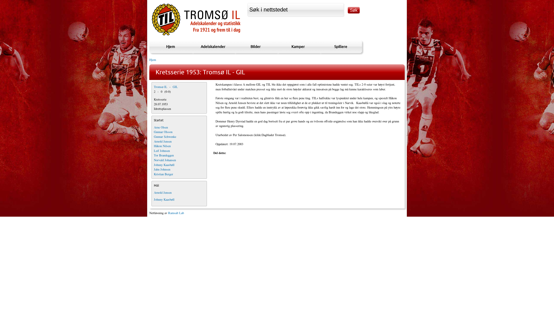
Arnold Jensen (163, 141)
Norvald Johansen (165, 160)
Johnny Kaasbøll (164, 165)
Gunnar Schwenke (165, 137)
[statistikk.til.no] (196, 35)
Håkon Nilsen (162, 146)
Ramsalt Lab (176, 213)
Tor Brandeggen (164, 155)
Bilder (256, 46)
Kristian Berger (163, 174)
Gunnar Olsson (163, 132)
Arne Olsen (161, 127)
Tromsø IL (160, 87)
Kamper (298, 46)
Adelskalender (213, 46)
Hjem (170, 46)
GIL (175, 87)
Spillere (340, 46)
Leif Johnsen (162, 151)
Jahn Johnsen (162, 169)
